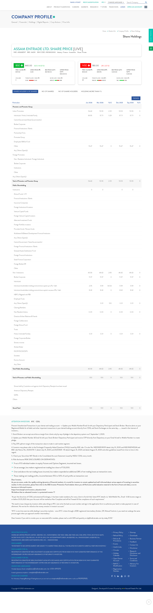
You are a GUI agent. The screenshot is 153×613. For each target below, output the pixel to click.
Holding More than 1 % (91, 91)
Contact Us (134, 545)
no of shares (48, 91)
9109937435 (82, 578)
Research (94, 7)
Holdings (32, 22)
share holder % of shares (25, 91)
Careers (75, 7)
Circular (116, 550)
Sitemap (133, 532)
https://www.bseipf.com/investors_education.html (28, 489)
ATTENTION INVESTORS (20, 422)
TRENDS (136, 98)
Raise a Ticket (75, 2)
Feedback (133, 542)
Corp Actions (55, 22)
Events (115, 544)
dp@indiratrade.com (94, 518)
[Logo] (12, 5)
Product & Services (62, 7)
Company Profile (123, 31)
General (14, 22)
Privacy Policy (118, 532)
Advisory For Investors (134, 565)
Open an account (134, 7)
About (49, 7)
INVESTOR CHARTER (19, 576)
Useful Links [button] (117, 547)
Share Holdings (135, 31)
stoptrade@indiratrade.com (61, 578)
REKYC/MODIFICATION (91, 2)
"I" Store (103, 7)
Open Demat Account (118, 559)
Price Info (66, 22)
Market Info (112, 31)
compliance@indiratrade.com (36, 568)
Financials (23, 22)
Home (104, 31)
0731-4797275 (55, 568)
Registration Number (117, 570)
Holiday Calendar (116, 554)
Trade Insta (113, 7)
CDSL (38, 422)
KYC (32, 422)
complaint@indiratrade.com (38, 572)
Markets (84, 7)
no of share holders (68, 91)
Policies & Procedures (117, 540)
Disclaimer (133, 548)
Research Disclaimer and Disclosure (135, 553)
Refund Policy (118, 536)
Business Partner (136, 539)
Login (122, 7)
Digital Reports (42, 22)
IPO (103, 2)
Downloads (133, 536)
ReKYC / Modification (117, 565)
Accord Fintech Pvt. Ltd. (133, 588)
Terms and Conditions (133, 559)
